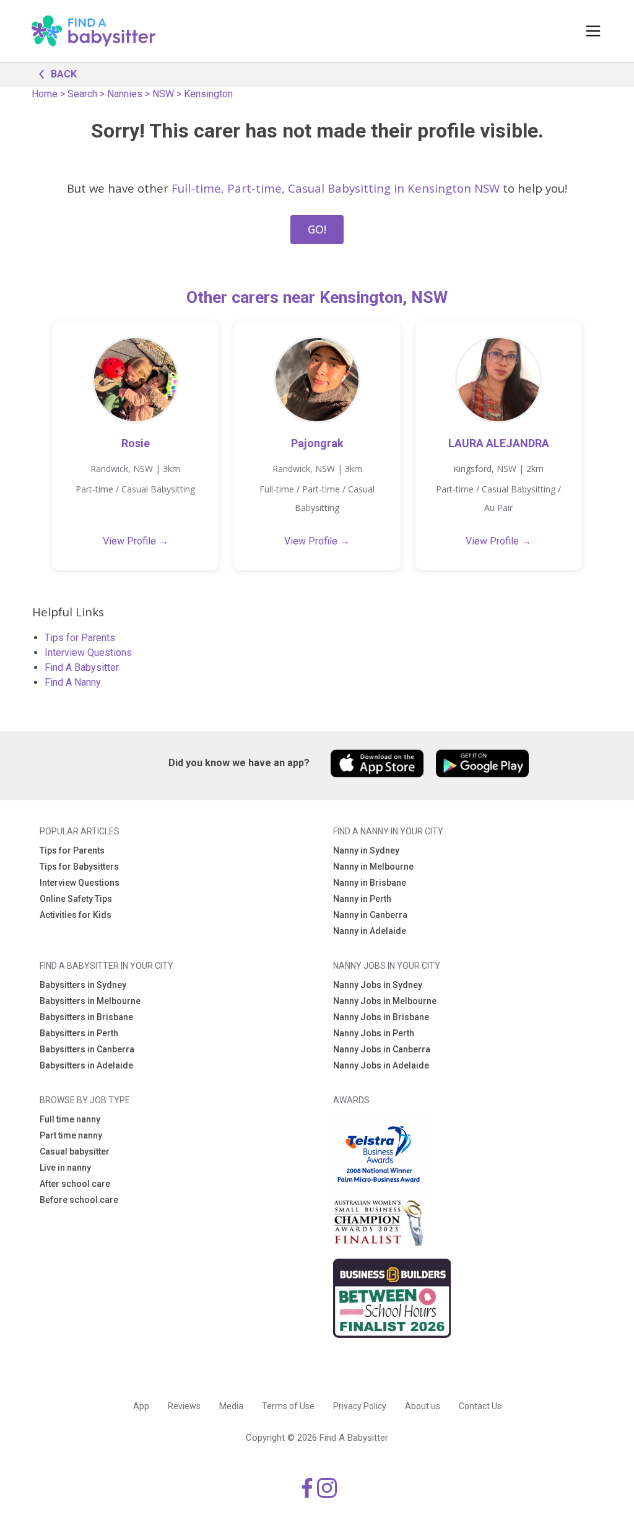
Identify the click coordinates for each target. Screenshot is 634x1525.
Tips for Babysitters (79, 867)
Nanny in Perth (362, 899)
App (141, 1406)
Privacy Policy (359, 1406)
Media (231, 1406)
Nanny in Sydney (366, 850)
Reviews (184, 1406)
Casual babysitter (75, 1151)
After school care (75, 1184)
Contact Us (480, 1406)
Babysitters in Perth (79, 1033)
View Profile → (135, 541)
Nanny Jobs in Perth (373, 1033)
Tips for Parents (80, 638)
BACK (64, 74)
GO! (317, 229)
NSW (163, 94)
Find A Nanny (73, 682)
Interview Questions (88, 652)
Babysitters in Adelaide (86, 1065)
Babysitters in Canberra (87, 1049)
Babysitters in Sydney (83, 985)
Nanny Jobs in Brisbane (381, 1017)
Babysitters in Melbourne (90, 1001)
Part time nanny (71, 1135)
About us (422, 1406)
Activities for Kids (75, 915)
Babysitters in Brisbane (86, 1017)
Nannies (124, 94)
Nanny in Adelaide (369, 931)
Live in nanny (65, 1168)
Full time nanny (70, 1119)
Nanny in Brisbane (369, 883)
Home (45, 94)
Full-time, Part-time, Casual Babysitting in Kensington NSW (336, 188)
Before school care (79, 1200)
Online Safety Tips (76, 899)
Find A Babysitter (82, 667)
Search (82, 94)
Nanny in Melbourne (373, 867)
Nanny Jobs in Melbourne (384, 1001)
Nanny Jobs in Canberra (381, 1049)
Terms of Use (288, 1406)
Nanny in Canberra (370, 915)
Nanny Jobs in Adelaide (381, 1065)
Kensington (208, 94)
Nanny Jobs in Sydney (377, 985)
